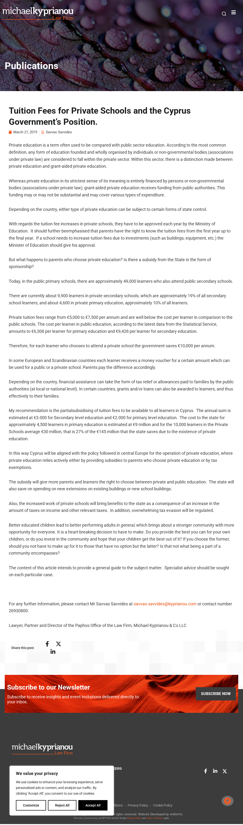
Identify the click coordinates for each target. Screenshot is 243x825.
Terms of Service (154, 818)
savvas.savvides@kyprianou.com (165, 603)
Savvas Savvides (59, 132)
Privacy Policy (134, 818)
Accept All (93, 805)
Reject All (62, 805)
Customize (31, 805)
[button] (224, 14)
